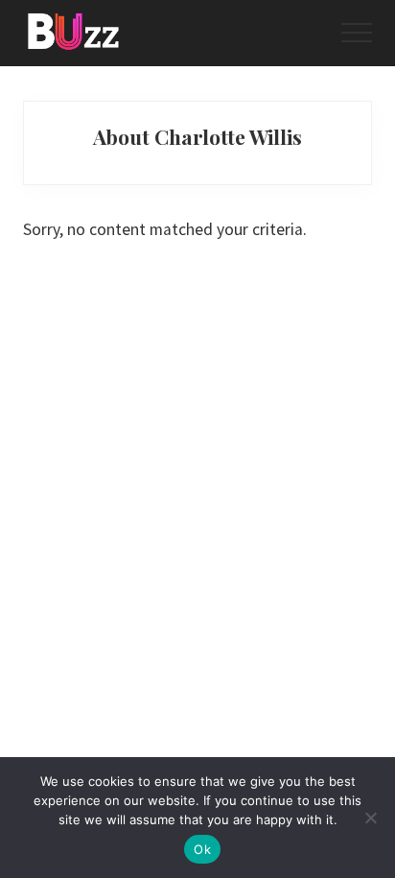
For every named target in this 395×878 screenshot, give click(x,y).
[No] (371, 817)
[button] (356, 32)
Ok (202, 849)
